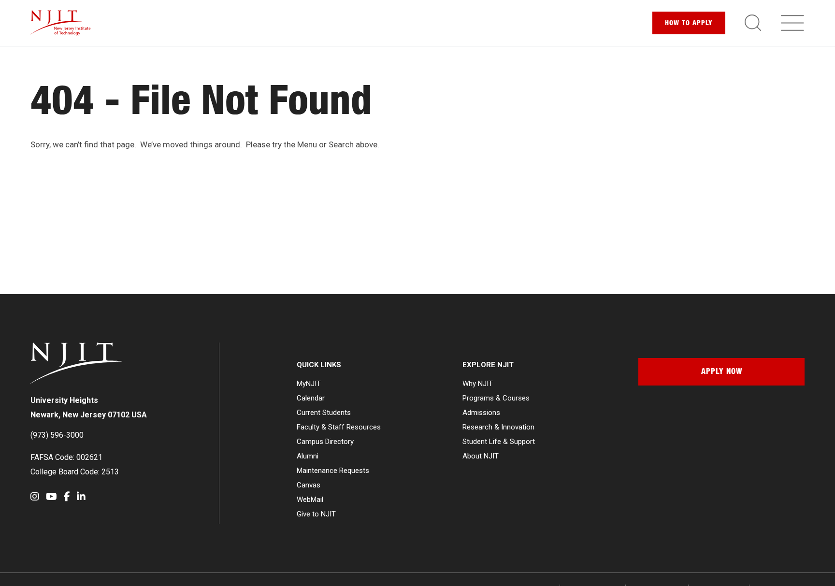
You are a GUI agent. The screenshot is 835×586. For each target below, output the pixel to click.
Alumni (307, 456)
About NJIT (480, 456)
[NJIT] (60, 23)
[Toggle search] (753, 23)
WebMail (310, 499)
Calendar (311, 398)
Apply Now (721, 372)
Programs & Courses (496, 398)
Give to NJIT (316, 514)
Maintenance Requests (333, 470)
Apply (689, 23)
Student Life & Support (498, 441)
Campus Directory (325, 441)
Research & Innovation (498, 427)
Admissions (481, 412)
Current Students (324, 412)
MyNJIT (309, 383)
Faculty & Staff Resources (339, 427)
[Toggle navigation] (792, 23)
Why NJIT (477, 383)
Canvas (308, 485)
